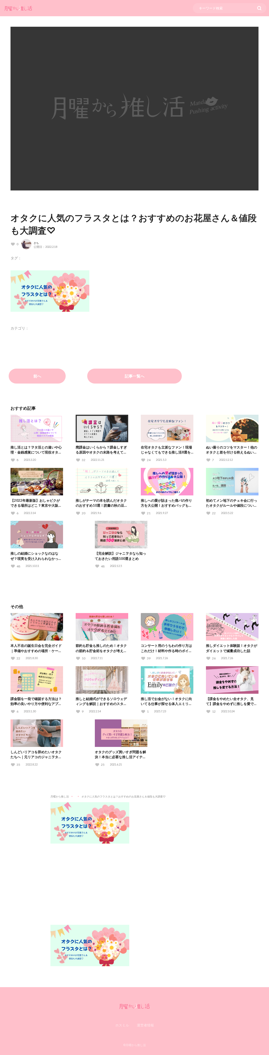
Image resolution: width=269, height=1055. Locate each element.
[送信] (259, 8)
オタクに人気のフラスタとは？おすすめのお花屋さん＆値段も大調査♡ (123, 796)
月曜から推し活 (59, 796)
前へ (37, 376)
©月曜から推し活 (134, 1045)
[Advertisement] (134, 880)
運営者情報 (145, 1025)
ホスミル (122, 1025)
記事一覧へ (134, 376)
